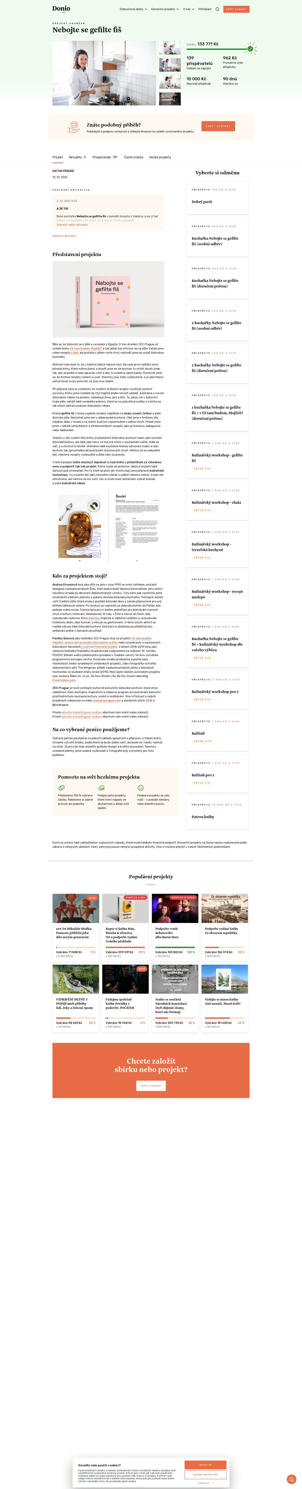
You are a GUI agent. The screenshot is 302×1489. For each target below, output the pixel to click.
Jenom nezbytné (205, 1474)
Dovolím (206, 1465)
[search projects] (217, 9)
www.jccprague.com (107, 700)
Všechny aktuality (64, 236)
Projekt (57, 157)
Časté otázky (133, 157)
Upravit (204, 1483)
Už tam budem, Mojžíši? (86, 348)
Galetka (93, 618)
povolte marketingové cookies (81, 712)
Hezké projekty (160, 157)
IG (154, 700)
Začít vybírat (236, 9)
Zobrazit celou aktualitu (72, 224)
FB (147, 700)
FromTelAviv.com (63, 680)
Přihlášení (205, 9)
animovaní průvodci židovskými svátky (91, 642)
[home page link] (61, 9)
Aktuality (77, 157)
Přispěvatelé (104, 157)
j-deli (74, 352)
